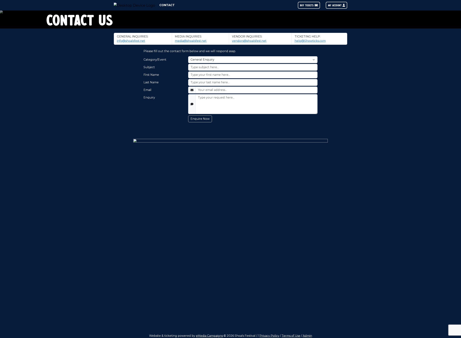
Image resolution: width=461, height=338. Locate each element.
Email (147, 90)
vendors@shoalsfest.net (249, 41)
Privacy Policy (269, 335)
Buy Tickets (307, 5)
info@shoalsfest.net (131, 41)
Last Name (151, 82)
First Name (151, 74)
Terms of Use (291, 335)
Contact (167, 5)
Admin (307, 335)
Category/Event (155, 59)
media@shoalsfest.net (191, 41)
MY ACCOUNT (335, 5)
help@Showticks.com (310, 41)
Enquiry (149, 97)
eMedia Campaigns (209, 335)
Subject (149, 67)
